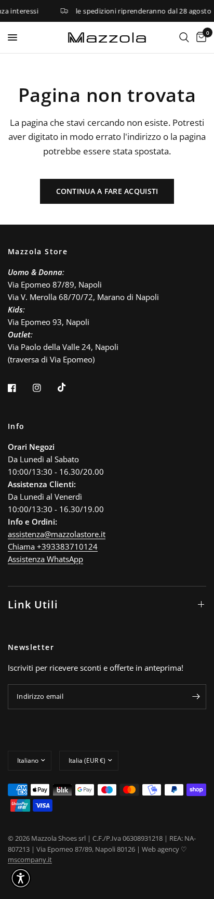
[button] (20, 878)
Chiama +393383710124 (53, 546)
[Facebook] (19, 387)
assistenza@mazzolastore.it (56, 534)
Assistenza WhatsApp (45, 559)
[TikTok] (69, 387)
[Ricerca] (184, 37)
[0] (199, 37)
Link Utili (33, 604)
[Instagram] (44, 387)
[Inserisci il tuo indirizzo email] (195, 696)
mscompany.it (30, 859)
